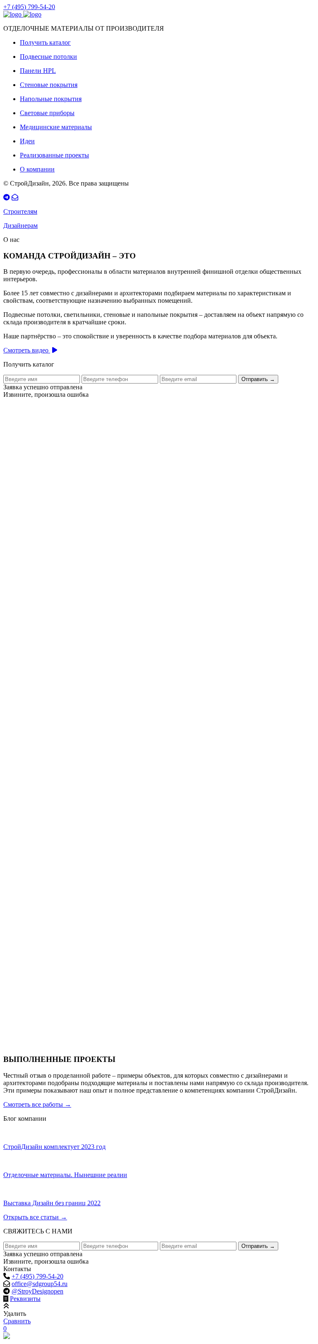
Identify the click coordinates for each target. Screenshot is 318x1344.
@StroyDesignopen (37, 1291)
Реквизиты (25, 1298)
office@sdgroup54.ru (39, 1283)
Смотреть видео (26, 350)
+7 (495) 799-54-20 (29, 6)
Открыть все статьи (35, 1217)
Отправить (258, 379)
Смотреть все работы (37, 1104)
